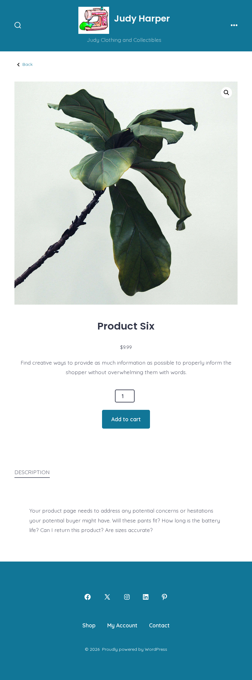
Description (32, 472)
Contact (159, 625)
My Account (122, 625)
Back (27, 64)
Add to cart (126, 419)
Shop (89, 625)
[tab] (32, 472)
